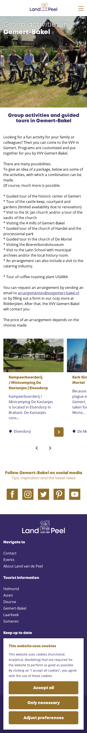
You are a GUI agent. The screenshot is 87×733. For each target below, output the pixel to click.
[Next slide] (50, 448)
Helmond (11, 588)
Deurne (9, 601)
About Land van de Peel (23, 566)
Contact (10, 553)
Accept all (43, 688)
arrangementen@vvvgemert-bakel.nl (48, 292)
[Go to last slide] (37, 448)
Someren (11, 621)
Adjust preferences (43, 718)
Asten (8, 595)
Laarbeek (11, 614)
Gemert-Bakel (14, 608)
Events (8, 559)
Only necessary (43, 703)
